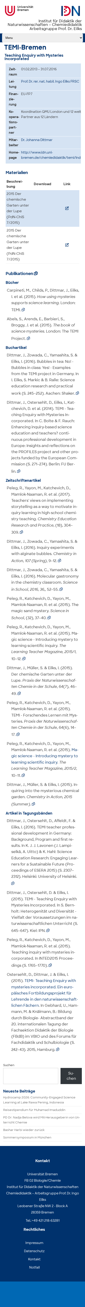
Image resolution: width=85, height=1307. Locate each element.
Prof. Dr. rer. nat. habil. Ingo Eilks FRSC (50, 81)
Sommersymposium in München (27, 1137)
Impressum (34, 1243)
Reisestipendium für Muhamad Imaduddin (34, 1110)
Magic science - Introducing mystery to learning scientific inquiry (44, 756)
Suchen (8, 1065)
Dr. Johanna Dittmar (37, 140)
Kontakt (34, 1259)
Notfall (34, 1267)
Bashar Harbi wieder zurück (23, 1130)
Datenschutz (34, 1251)
